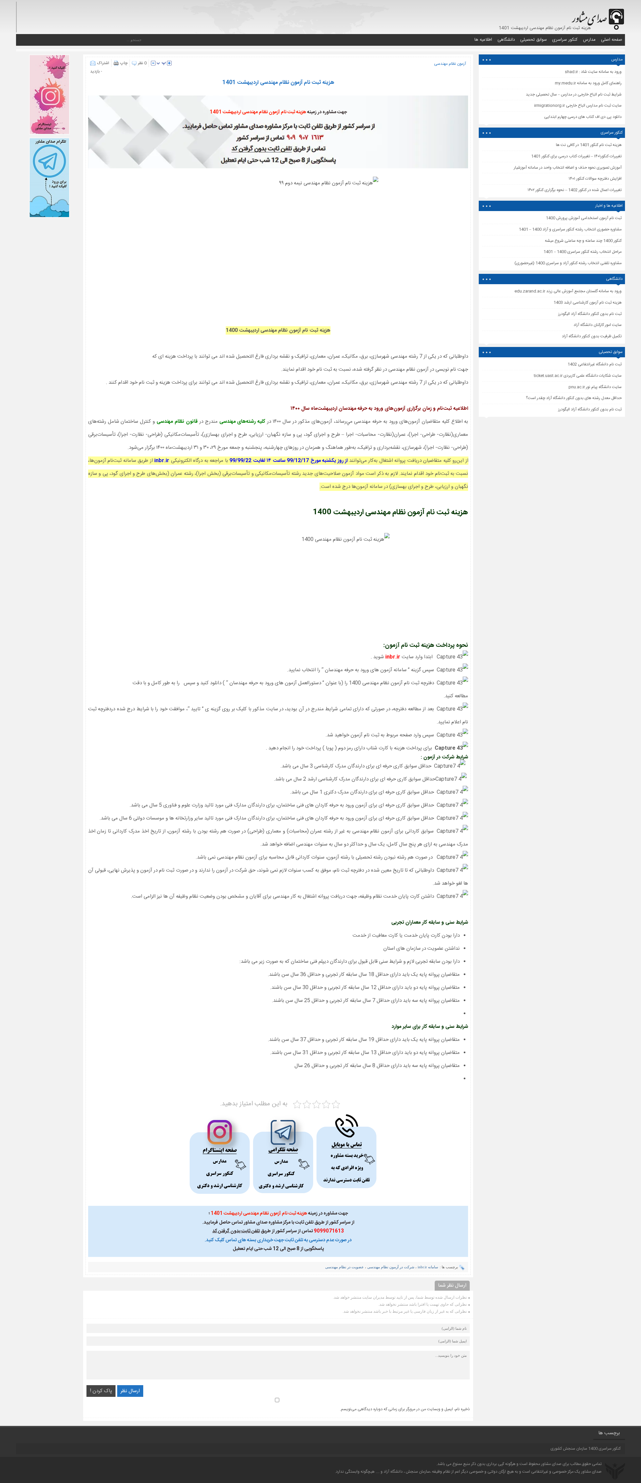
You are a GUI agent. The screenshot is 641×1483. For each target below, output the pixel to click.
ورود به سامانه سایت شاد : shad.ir (593, 71)
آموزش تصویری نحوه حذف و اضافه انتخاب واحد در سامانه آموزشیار (568, 167)
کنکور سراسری (565, 39)
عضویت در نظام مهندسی (344, 1267)
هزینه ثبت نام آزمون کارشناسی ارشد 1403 (588, 302)
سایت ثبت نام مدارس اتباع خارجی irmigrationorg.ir (578, 105)
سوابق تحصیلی (533, 39)
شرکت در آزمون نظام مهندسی (390, 1267)
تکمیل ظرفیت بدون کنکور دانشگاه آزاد (592, 336)
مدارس (589, 39)
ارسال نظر (130, 1391)
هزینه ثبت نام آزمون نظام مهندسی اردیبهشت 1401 (278, 82)
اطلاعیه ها (483, 39)
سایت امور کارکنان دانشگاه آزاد (598, 325)
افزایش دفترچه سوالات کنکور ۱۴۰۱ (595, 178)
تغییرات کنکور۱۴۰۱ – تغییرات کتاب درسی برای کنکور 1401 (576, 156)
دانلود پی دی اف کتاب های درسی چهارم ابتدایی (583, 117)
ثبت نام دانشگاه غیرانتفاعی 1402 (595, 364)
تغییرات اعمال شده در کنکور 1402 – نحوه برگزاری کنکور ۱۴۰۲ (574, 190)
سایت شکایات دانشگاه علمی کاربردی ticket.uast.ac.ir (578, 375)
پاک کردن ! (101, 1391)
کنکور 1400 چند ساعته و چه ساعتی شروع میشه (583, 240)
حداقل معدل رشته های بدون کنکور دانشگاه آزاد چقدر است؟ (574, 398)
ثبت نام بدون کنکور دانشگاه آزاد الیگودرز (590, 409)
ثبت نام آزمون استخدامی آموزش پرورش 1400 (584, 218)
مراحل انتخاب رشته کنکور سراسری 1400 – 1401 (583, 251)
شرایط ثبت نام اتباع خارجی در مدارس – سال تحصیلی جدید (574, 94)
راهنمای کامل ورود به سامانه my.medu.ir (588, 83)
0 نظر (142, 63)
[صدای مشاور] (597, 16)
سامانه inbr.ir (428, 1267)
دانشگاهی (506, 39)
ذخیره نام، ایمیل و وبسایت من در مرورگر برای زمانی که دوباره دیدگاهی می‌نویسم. (405, 1409)
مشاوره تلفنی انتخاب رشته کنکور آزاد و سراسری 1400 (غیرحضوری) (568, 263)
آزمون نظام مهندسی (450, 63)
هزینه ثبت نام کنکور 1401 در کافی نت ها (589, 145)
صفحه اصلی (611, 39)
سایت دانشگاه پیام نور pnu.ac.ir (595, 387)
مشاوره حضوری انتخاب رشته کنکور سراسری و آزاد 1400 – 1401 (570, 229)
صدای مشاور (551, 1464)
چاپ (124, 63)
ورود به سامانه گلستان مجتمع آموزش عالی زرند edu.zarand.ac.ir (568, 291)
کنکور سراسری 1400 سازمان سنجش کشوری (586, 1448)
